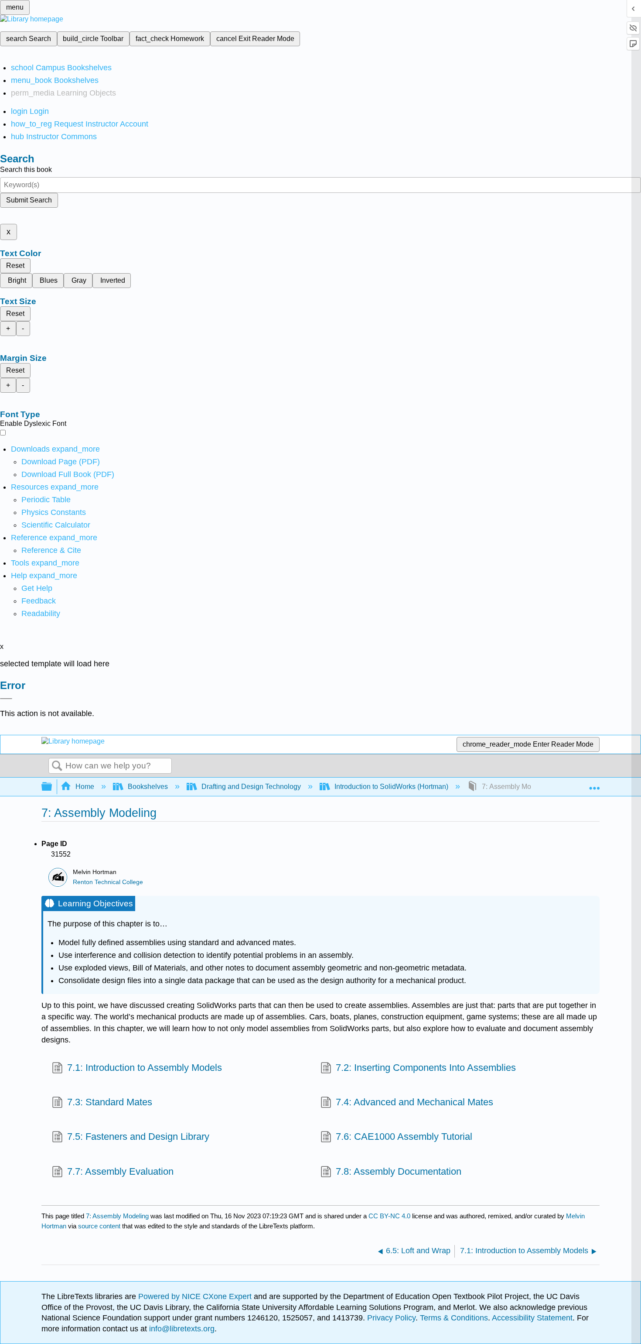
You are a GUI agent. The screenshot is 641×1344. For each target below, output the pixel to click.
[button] (38, 601)
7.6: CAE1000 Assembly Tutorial (404, 1136)
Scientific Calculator (55, 525)
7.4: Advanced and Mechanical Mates (414, 1102)
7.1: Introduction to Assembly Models (144, 1067)
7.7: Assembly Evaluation (120, 1171)
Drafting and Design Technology (251, 786)
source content (99, 1226)
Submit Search (29, 200)
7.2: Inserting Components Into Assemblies (426, 1067)
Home (85, 786)
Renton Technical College (108, 882)
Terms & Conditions (454, 1317)
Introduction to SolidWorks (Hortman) (391, 786)
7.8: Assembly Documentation (398, 1171)
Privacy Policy (391, 1317)
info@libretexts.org (181, 1328)
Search (57, 766)
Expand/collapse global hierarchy (52, 787)
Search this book (26, 169)
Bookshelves (148, 786)
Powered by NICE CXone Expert (196, 1296)
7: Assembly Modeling (117, 1216)
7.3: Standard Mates (109, 1102)
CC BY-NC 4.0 (389, 1216)
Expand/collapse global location (594, 784)
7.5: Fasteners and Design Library (138, 1136)
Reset (15, 265)
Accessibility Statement (532, 1317)
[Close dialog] (6, 698)
